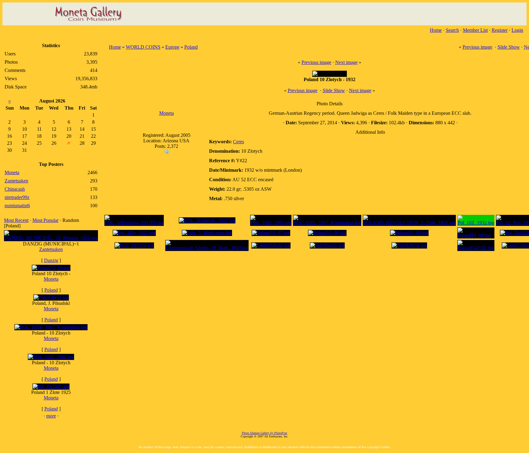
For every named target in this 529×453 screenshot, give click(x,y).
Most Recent (16, 220)
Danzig (51, 260)
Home (436, 30)
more (51, 415)
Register (500, 30)
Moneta (51, 279)
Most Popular (45, 220)
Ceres (238, 141)
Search (452, 30)
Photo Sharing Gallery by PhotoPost (264, 433)
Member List (475, 30)
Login (517, 30)
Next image (346, 62)
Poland (51, 290)
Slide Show (508, 47)
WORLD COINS (143, 47)
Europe (172, 47)
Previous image (477, 47)
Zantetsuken (51, 249)
